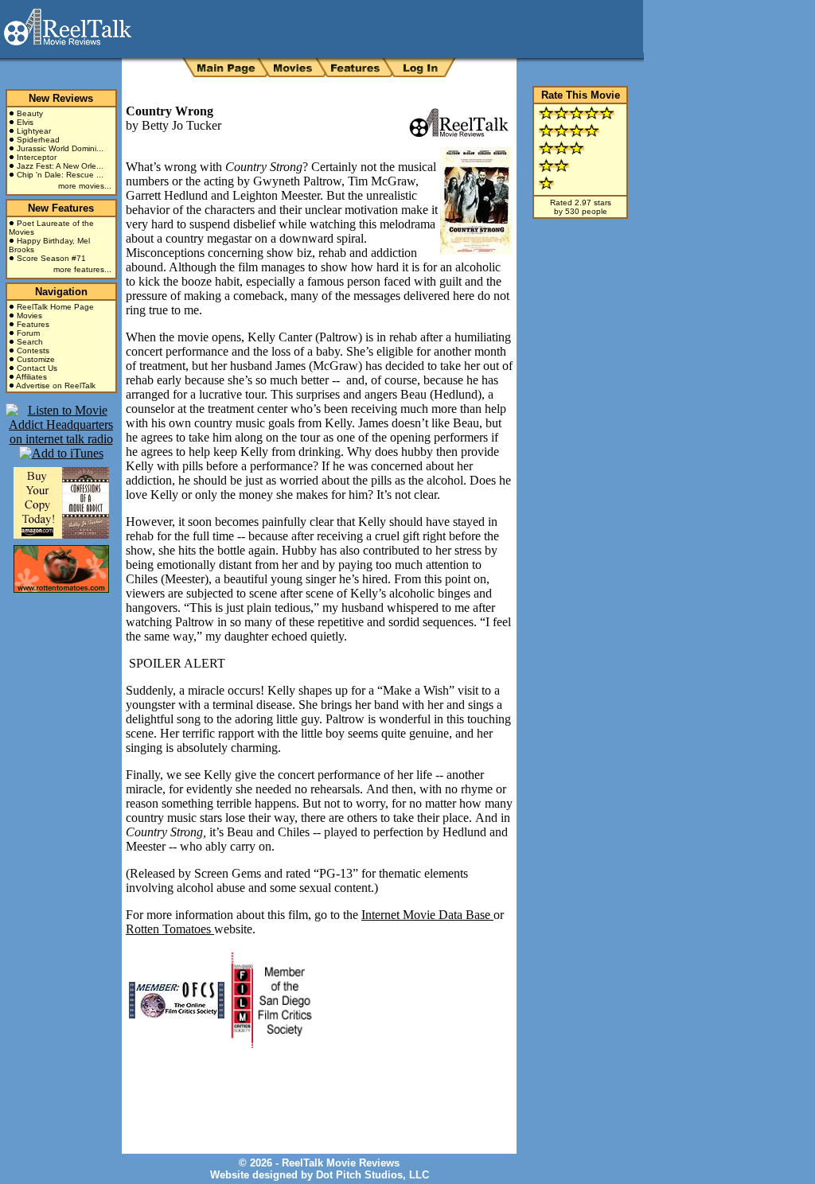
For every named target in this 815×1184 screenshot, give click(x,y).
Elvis (25, 122)
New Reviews (61, 98)
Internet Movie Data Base (427, 914)
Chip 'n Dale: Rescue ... (60, 174)
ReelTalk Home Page (55, 306)
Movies (29, 315)
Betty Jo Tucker (181, 125)
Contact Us (37, 368)
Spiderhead (38, 139)
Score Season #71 (51, 258)
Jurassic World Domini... (60, 148)
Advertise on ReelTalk (56, 385)
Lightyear (34, 131)
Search (30, 341)
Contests (33, 350)
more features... (82, 269)
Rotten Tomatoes (170, 929)
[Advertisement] (312, 1089)
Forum (28, 333)
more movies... (84, 185)
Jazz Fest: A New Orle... (60, 166)
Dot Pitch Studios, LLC (372, 1175)
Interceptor (37, 157)
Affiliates (31, 376)
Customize (36, 359)
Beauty (30, 113)
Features (33, 324)
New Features (61, 208)
